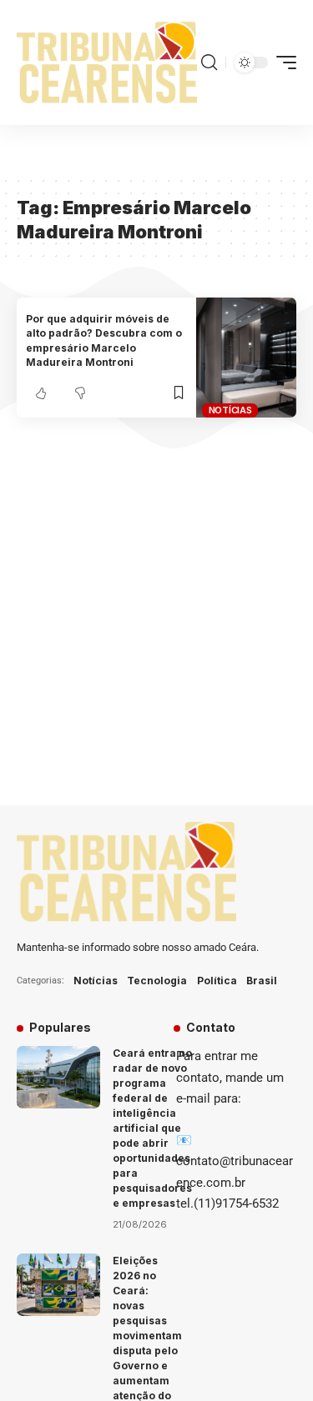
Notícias (230, 410)
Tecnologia (157, 980)
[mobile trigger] (282, 62)
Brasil (261, 980)
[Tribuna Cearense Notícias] (107, 62)
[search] (209, 62)
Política (217, 980)
